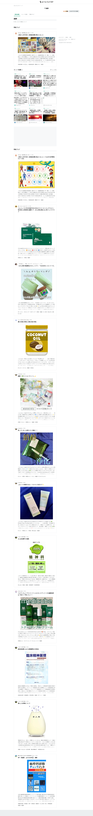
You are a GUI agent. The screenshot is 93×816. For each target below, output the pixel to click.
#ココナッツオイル (22, 367)
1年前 (41, 263)
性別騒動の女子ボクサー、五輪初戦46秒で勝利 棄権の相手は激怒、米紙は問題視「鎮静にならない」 (20, 77)
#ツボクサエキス (42, 476)
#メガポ (19, 313)
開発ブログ (73, 39)
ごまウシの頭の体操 (21, 536)
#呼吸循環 (50, 803)
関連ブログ (31, 14)
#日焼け (32, 367)
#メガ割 (45, 311)
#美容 (38, 311)
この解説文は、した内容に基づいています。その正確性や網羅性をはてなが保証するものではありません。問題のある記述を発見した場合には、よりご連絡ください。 (20, 22)
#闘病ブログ (37, 64)
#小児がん (25, 64)
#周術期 (33, 803)
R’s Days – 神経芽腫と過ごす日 (23, 32)
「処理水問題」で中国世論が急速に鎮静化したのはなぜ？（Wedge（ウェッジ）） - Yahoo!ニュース (50, 94)
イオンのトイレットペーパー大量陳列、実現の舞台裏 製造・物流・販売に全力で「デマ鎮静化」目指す (20, 112)
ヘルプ (69, 39)
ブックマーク (17, 74)
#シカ (33, 476)
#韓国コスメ (20, 257)
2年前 (31, 319)
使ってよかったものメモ (22, 206)
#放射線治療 (31, 64)
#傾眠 (23, 585)
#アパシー (40, 695)
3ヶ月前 (31, 32)
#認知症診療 (20, 695)
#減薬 (44, 695)
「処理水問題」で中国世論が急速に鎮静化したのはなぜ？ (35, 76)
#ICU (46, 803)
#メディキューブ (27, 640)
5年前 (27, 536)
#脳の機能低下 (34, 749)
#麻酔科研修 (20, 803)
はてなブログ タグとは (63, 39)
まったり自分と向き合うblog (23, 319)
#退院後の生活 (41, 749)
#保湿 (25, 257)
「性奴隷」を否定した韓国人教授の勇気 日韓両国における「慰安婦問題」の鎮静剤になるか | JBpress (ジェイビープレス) (50, 112)
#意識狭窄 (31, 585)
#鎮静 (42, 64)
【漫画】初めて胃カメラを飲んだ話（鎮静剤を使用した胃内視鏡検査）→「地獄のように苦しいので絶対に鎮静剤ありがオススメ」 (35, 94)
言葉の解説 (17, 14)
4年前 (24, 374)
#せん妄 (19, 585)
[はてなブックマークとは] (22, 69)
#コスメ (23, 422)
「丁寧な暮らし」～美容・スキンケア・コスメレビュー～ (28, 263)
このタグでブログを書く (73, 11)
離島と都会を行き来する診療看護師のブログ (26, 755)
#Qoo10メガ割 (51, 311)
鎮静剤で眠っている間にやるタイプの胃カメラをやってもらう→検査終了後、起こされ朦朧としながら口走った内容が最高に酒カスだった (50, 77)
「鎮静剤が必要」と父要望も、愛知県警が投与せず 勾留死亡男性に (35, 111)
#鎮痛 (19, 805)
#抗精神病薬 (37, 585)
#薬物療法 (26, 695)
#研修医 (26, 803)
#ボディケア (33, 311)
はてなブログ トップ (19, 5)
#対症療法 (31, 695)
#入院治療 (28, 749)
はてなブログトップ (62, 40)
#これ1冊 (42, 803)
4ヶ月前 (29, 206)
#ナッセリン (20, 311)
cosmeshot (20, 374)
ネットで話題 (24, 14)
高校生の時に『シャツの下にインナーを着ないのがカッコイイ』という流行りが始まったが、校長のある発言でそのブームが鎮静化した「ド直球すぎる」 (20, 94)
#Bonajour (34, 530)
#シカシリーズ (35, 640)
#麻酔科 (37, 803)
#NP (29, 803)
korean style (20, 591)
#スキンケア (27, 311)
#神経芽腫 (20, 64)
